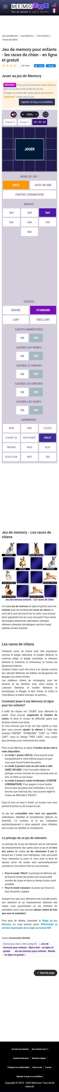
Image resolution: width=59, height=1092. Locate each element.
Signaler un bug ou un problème (36, 102)
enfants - (29, 599)
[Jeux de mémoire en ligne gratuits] (30, 7)
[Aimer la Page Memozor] (39, 66)
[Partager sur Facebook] (51, 66)
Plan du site (37, 1067)
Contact (48, 1067)
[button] (5, 7)
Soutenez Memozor (21, 1058)
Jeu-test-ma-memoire (20, 1049)
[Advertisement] (29, 24)
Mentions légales (39, 1058)
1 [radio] (4, 66)
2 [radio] (5, 66)
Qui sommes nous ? (40, 1049)
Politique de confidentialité (18, 1067)
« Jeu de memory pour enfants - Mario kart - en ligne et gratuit (28, 947)
